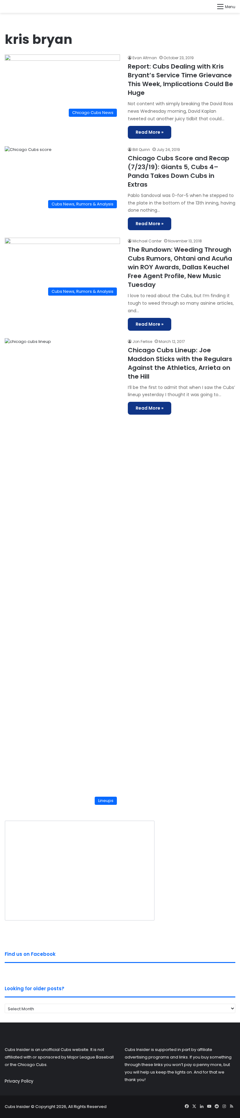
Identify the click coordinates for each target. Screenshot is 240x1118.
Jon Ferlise (142, 341)
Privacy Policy (19, 1081)
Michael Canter (147, 241)
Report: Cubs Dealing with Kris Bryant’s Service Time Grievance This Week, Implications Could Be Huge (180, 79)
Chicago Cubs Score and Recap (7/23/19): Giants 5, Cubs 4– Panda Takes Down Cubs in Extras (178, 171)
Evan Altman (144, 57)
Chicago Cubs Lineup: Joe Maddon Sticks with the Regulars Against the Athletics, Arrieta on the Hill (180, 363)
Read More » (149, 132)
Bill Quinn (141, 149)
